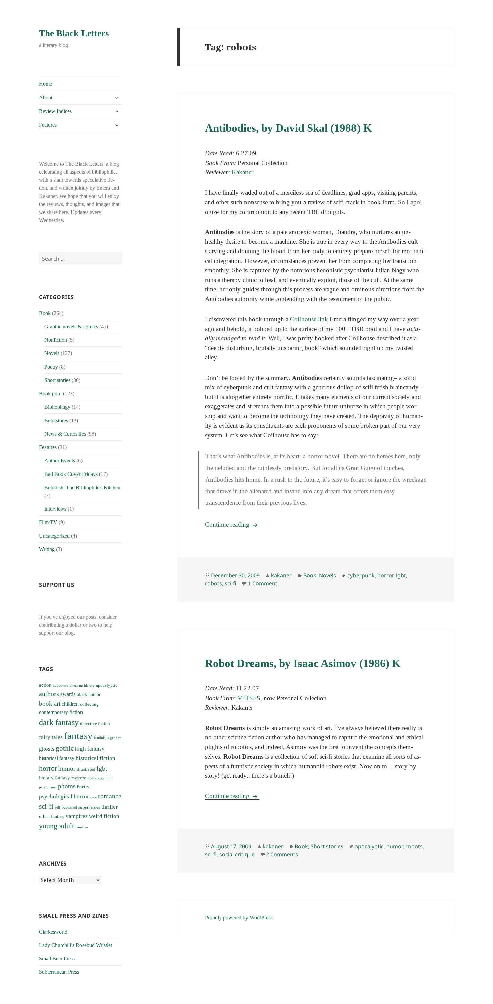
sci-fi (46, 806)
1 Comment (262, 583)
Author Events (59, 460)
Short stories (57, 380)
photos (66, 786)
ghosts (46, 749)
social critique (237, 854)
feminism (101, 737)
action (45, 685)
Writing (47, 549)
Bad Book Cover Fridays (71, 474)
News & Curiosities (65, 434)
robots (213, 583)
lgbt (102, 768)
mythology (95, 778)
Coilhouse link (309, 319)
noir (109, 778)
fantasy (78, 735)
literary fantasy (54, 777)
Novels (51, 353)
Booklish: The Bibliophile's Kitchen (82, 487)
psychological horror (64, 796)
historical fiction (95, 758)
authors (49, 694)
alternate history (82, 685)
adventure (60, 685)
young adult (56, 826)
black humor (89, 694)
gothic (65, 748)
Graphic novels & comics (71, 326)
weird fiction (104, 816)
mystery (78, 777)
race (93, 797)
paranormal (48, 787)
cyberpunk (361, 575)
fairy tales (51, 737)
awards (67, 694)
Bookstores (56, 420)
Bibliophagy (57, 407)
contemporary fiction (61, 712)
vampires (77, 816)
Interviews (55, 509)
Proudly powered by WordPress (238, 918)
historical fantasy (56, 758)
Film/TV (48, 522)
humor (66, 768)
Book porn (50, 393)
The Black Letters (74, 33)
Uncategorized (54, 536)
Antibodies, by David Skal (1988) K (288, 128)
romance (109, 796)
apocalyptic (106, 685)
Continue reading (232, 524)
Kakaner (242, 172)
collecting (89, 704)
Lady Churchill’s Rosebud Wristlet (75, 945)
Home (45, 84)
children (70, 704)
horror (48, 768)
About (45, 97)
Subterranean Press (59, 972)
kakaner (281, 575)
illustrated (86, 769)
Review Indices (55, 111)
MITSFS (248, 698)
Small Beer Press (57, 958)
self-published (66, 807)
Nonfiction (55, 340)
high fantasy (90, 749)
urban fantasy (51, 816)
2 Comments (282, 854)
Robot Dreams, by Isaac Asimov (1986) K (303, 663)
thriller (109, 806)
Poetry (51, 367)
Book (45, 313)
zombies (81, 827)
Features (48, 125)
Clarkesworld (53, 932)
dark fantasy (59, 722)
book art (49, 703)
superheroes (89, 807)
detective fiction (95, 723)
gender (115, 738)
